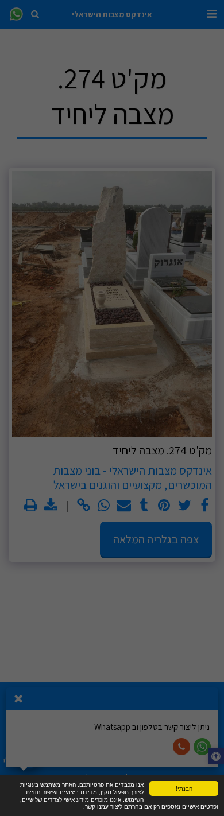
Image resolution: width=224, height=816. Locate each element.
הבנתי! (184, 788)
